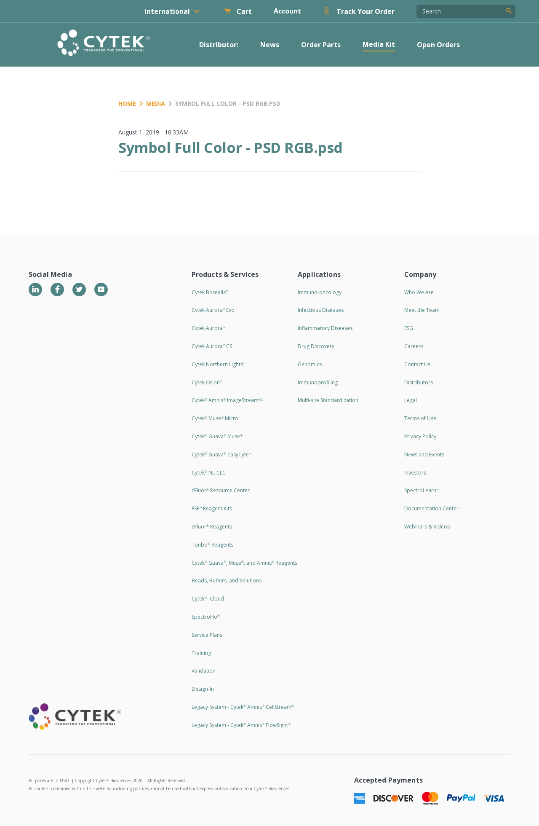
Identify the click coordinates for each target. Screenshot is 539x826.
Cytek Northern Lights (218, 364)
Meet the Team (422, 310)
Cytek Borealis (210, 292)
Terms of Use (420, 418)
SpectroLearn (421, 490)
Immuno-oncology (320, 292)
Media (155, 103)
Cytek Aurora (208, 328)
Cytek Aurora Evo (213, 310)
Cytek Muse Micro (215, 418)
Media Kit (379, 44)
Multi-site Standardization (328, 400)
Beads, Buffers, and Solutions (226, 580)
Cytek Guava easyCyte (221, 454)
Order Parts (321, 44)
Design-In (203, 688)
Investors (415, 472)
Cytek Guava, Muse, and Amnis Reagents (244, 562)
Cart (243, 11)
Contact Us (417, 364)
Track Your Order (365, 11)
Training (201, 653)
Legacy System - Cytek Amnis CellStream (243, 707)
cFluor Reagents (212, 526)
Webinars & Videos (427, 526)
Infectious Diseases (321, 310)
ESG (408, 328)
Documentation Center (431, 508)
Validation (204, 670)
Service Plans (207, 634)
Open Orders (438, 44)
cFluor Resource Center (221, 490)
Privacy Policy (420, 436)
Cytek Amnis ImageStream (227, 400)
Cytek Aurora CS (212, 346)
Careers (413, 346)
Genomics (310, 364)
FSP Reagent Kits (212, 508)
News (269, 44)
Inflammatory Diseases (325, 328)
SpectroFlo (206, 616)
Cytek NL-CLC (209, 472)
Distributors (418, 382)
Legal (410, 400)
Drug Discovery (316, 346)
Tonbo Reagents (212, 544)
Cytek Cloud (208, 598)
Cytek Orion (207, 382)
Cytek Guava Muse (217, 436)
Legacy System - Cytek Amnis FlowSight (241, 725)
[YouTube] (101, 289)
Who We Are (419, 292)
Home (127, 103)
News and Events (424, 454)
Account (287, 11)
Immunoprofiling (318, 382)
